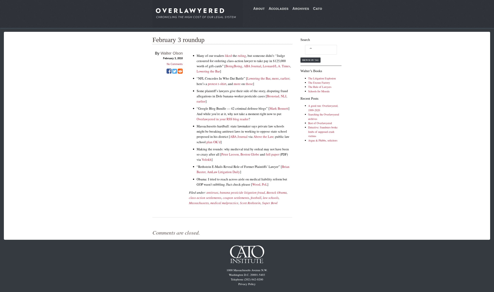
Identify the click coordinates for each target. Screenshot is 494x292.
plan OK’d (213, 142)
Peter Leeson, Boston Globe (240, 154)
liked (228, 55)
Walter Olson (172, 53)
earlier (284, 78)
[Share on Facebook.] (169, 72)
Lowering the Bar (208, 71)
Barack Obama (276, 192)
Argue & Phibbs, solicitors (322, 140)
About (259, 8)
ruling (242, 55)
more (275, 78)
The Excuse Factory (319, 82)
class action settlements (205, 197)
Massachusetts (199, 203)
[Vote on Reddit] (180, 72)
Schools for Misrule (319, 91)
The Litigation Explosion (322, 78)
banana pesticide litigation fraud (242, 192)
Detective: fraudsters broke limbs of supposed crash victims (323, 131)
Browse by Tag (310, 60)
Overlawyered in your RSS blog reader (223, 119)
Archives (300, 8)
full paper (272, 154)
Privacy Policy (247, 284)
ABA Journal (252, 66)
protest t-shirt (217, 84)
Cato (317, 8)
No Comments (175, 64)
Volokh (206, 159)
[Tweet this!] (174, 72)
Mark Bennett (279, 108)
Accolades (278, 8)
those (249, 84)
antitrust (212, 192)
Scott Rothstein (250, 203)
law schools (271, 197)
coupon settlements (236, 197)
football (256, 197)
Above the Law (263, 136)
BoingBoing (234, 66)
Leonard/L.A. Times (276, 66)
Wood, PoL (259, 184)
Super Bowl (269, 203)
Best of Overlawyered (320, 123)
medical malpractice (224, 203)
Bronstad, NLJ (276, 96)
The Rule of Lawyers (319, 87)
